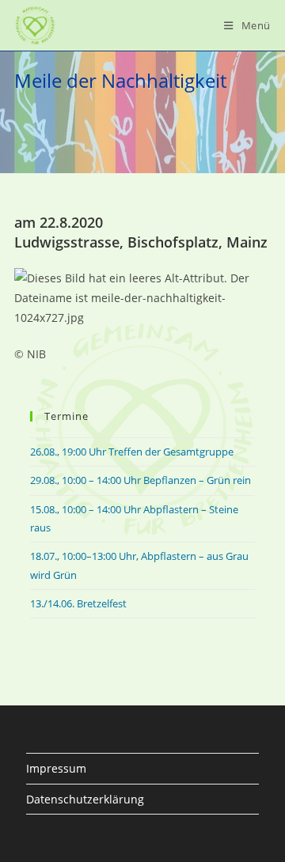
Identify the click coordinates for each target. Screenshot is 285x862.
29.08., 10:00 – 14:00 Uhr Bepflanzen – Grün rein (140, 480)
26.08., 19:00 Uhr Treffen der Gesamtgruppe (132, 451)
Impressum (56, 768)
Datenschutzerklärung (85, 799)
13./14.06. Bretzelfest (78, 603)
